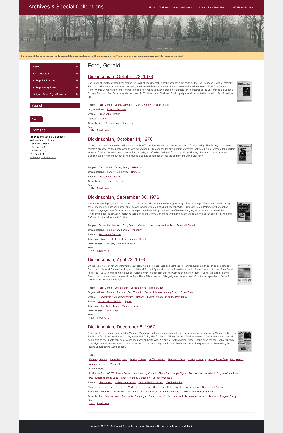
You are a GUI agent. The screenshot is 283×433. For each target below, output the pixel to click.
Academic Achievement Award (189, 396)
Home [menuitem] (152, 7)
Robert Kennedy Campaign (135, 377)
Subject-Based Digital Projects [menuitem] (48, 95)
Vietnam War (105, 382)
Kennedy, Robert (98, 359)
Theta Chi (164, 373)
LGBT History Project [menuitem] (242, 7)
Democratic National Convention (116, 296)
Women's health (126, 243)
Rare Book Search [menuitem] (217, 7)
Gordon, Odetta (138, 359)
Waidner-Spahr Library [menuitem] (193, 7)
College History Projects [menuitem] (44, 88)
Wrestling (106, 391)
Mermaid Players (116, 292)
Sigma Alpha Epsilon (118, 229)
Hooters (135, 171)
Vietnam (102, 387)
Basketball (119, 391)
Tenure (109, 181)
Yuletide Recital (174, 382)
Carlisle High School (212, 387)
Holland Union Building (110, 301)
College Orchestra (162, 377)
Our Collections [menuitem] (39, 74)
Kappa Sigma (179, 373)
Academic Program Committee (221, 373)
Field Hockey (119, 239)
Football (105, 239)
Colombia (103, 118)
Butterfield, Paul (118, 359)
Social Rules (111, 310)
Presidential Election (109, 113)
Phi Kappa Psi (96, 373)
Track (116, 306)
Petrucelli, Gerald (186, 225)
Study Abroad (112, 123)
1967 (92, 403)
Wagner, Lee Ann (165, 225)
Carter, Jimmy (143, 104)
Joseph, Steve (138, 287)
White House (135, 387)
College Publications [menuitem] (42, 81)
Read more (103, 130)
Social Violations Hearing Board (161, 292)
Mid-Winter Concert (125, 382)
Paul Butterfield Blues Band (103, 377)
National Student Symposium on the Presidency (161, 296)
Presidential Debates (110, 176)
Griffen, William (157, 359)
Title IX (119, 181)
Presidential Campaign (134, 396)
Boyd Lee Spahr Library (186, 387)
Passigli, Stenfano (218, 359)
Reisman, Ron (156, 287)
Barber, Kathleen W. (109, 225)
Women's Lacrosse (131, 306)
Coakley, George (197, 359)
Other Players (188, 292)
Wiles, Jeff (137, 167)
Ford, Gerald (105, 104)
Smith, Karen (121, 287)
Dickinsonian (196, 373)
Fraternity (128, 123)
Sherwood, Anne (176, 359)
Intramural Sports (138, 239)
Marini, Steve (117, 364)
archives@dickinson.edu (43, 157)
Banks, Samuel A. (124, 104)
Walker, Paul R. (161, 104)
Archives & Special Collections (66, 6)
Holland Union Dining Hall (157, 387)
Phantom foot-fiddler (159, 396)
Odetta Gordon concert (150, 382)
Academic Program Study (222, 396)
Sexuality (110, 243)
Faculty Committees (117, 171)
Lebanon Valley (149, 391)
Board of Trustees (116, 109)
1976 (92, 130)
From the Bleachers (170, 391)
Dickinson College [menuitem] (168, 7)
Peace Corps (123, 373)
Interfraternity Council (144, 373)
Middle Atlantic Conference (198, 391)
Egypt (128, 301)
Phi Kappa (137, 229)
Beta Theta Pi (135, 292)
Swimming (133, 391)
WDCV (110, 373)
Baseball (105, 306)
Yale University (118, 387)
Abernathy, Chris (98, 364)
